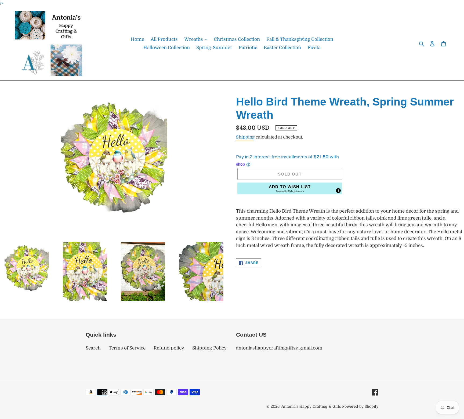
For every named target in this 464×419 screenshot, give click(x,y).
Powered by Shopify (360, 406)
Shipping (245, 137)
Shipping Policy (209, 348)
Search (93, 348)
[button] (289, 188)
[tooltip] (338, 190)
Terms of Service (127, 348)
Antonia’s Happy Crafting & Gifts (311, 406)
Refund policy (169, 348)
